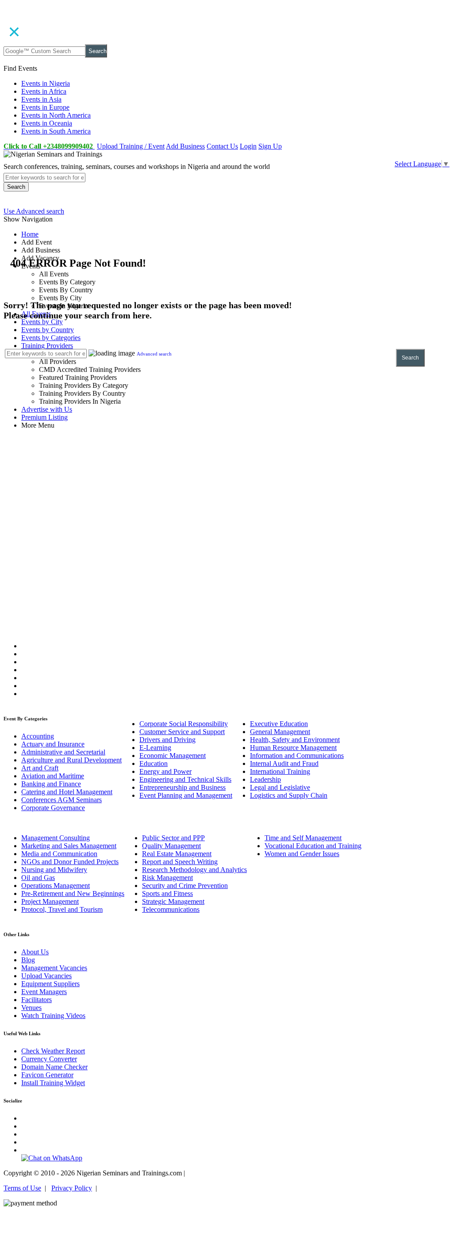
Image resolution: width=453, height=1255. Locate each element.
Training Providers (47, 345)
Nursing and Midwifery (54, 869)
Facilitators (36, 999)
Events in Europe (45, 107)
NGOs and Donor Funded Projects (70, 861)
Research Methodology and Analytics (194, 869)
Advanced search (154, 353)
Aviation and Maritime (52, 776)
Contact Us (222, 146)
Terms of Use (22, 1188)
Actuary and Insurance (52, 744)
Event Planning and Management (185, 795)
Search (97, 51)
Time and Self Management (303, 838)
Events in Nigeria (45, 83)
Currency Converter (49, 1059)
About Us (35, 952)
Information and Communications (297, 755)
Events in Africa (43, 91)
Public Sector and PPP (173, 838)
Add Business (185, 146)
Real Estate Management (176, 853)
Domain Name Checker (54, 1067)
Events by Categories (51, 337)
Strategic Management (173, 901)
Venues (31, 1007)
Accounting (37, 736)
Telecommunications (171, 909)
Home (29, 234)
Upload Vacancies (46, 976)
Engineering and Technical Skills (185, 779)
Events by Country (47, 329)
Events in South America (56, 131)
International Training (280, 771)
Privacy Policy (71, 1188)
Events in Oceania (46, 123)
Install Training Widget (53, 1083)
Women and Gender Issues (302, 853)
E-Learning (155, 747)
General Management (280, 731)
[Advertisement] (226, 500)
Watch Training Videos (53, 1015)
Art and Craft (39, 768)
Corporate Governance (53, 807)
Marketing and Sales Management (68, 845)
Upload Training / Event (131, 146)
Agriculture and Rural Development (71, 760)
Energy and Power (165, 771)
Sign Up (270, 146)
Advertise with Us (46, 409)
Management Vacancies (54, 968)
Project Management (50, 901)
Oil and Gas (38, 877)
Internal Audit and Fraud (284, 763)
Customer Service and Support (182, 731)
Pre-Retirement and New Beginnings (72, 893)
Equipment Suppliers (50, 983)
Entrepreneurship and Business (182, 787)
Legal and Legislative (280, 787)
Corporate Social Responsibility (183, 723)
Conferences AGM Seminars (61, 800)
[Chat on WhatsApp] (51, 1158)
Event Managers (44, 991)
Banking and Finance (51, 784)
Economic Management (172, 755)
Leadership (265, 779)
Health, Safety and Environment (295, 739)
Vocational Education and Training (313, 845)
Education (153, 763)
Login (248, 146)
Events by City (42, 321)
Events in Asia (41, 99)
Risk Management (167, 877)
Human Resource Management (293, 747)
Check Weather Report (53, 1051)
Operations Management (55, 885)
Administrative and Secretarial (63, 752)
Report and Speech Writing (180, 861)
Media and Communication (59, 853)
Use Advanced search (34, 211)
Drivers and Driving (167, 739)
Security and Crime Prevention (185, 885)
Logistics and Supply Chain (288, 795)
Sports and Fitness (167, 893)
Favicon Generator (47, 1075)
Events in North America (56, 115)
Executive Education (279, 723)
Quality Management (171, 845)
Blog (28, 960)
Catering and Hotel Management (66, 792)
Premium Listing (44, 417)
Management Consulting (55, 838)
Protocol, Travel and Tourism (62, 909)
